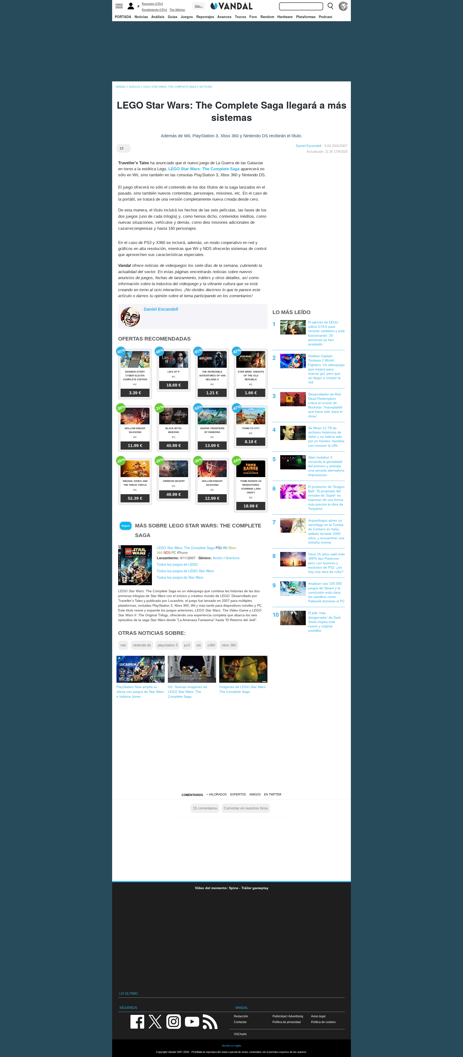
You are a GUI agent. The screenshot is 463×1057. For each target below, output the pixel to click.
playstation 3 (167, 645)
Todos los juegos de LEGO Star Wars (185, 570)
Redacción (241, 1016)
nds (123, 645)
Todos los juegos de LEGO (177, 564)
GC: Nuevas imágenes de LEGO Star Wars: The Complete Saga (187, 691)
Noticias (141, 16)
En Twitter (272, 794)
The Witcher (177, 10)
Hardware (285, 16)
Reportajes (205, 16)
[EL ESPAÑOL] (343, 6)
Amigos (255, 794)
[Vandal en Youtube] (192, 1021)
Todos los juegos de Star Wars (180, 577)
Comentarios (192, 795)
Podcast (325, 16)
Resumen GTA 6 (152, 4)
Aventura (232, 557)
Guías (172, 16)
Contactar (240, 1022)
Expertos (238, 794)
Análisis (157, 16)
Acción (218, 557)
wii (199, 645)
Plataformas (306, 16)
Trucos (240, 16)
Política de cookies (323, 1022)
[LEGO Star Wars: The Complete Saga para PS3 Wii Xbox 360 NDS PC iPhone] (135, 565)
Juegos (187, 16)
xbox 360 (229, 645)
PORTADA (123, 16)
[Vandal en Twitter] (155, 1021)
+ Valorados (216, 794)
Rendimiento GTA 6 (154, 10)
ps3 (187, 645)
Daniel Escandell (308, 146)
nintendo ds (142, 645)
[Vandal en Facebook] (137, 1021)
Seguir (126, 525)
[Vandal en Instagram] (173, 1021)
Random (267, 16)
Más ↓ (199, 6)
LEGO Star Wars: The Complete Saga (203, 169)
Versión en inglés (231, 1045)
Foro (253, 16)
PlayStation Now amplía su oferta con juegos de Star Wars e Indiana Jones (140, 691)
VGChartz (240, 1034)
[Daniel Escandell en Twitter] (147, 317)
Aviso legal (318, 1016)
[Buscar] (330, 6)
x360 (211, 645)
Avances (224, 16)
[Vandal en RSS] (210, 1021)
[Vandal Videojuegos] (231, 5)
